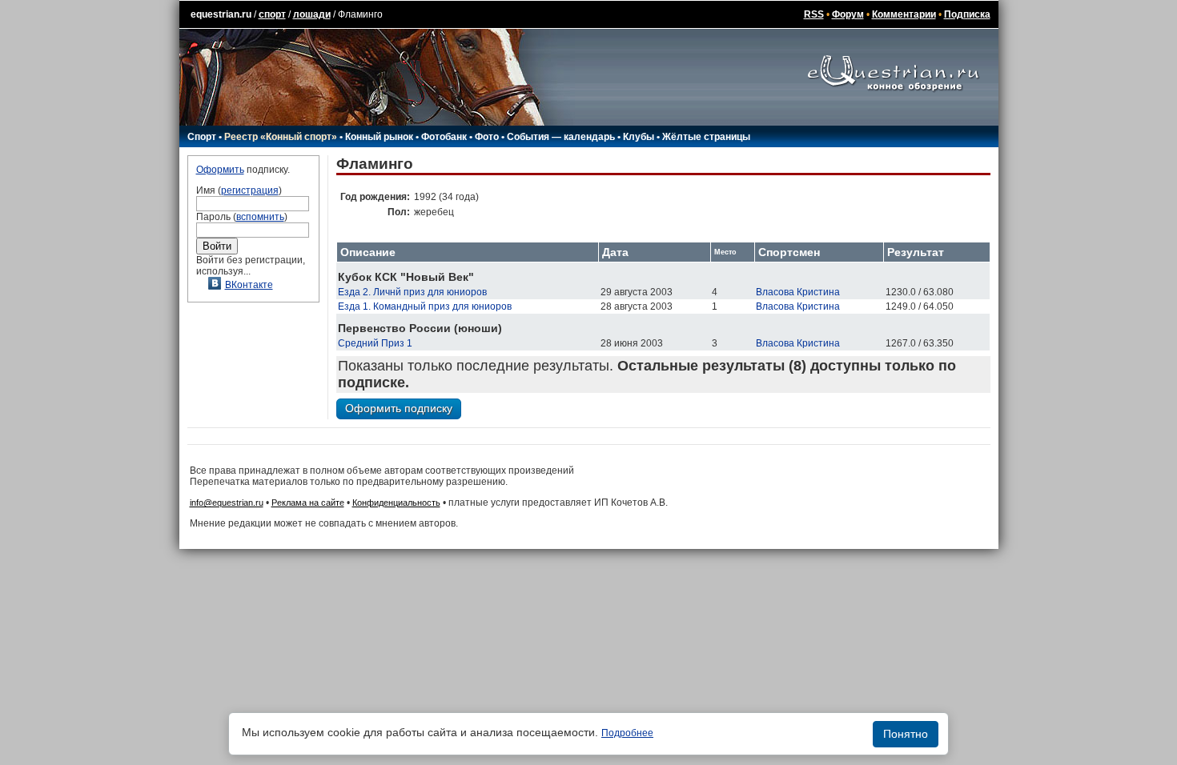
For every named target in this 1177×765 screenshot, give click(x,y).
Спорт (201, 136)
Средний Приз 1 (375, 343)
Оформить (220, 169)
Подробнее (627, 733)
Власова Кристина (798, 292)
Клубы (638, 136)
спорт (272, 14)
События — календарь (561, 136)
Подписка (967, 14)
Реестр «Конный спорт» (280, 136)
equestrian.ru (221, 14)
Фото (487, 136)
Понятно (905, 733)
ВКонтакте (249, 284)
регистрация (250, 190)
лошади (312, 14)
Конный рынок (379, 136)
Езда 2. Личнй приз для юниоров (412, 292)
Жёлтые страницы (706, 136)
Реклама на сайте (307, 502)
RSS (814, 14)
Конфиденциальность (396, 502)
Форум (848, 14)
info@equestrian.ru (226, 502)
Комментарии (904, 14)
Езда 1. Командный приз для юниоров (425, 306)
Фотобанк (444, 136)
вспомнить (260, 216)
